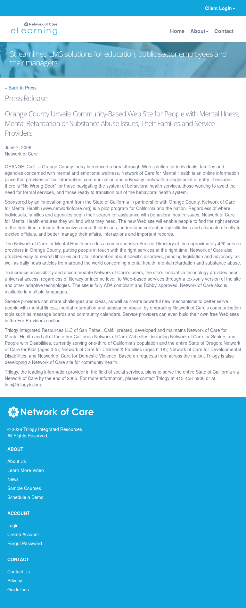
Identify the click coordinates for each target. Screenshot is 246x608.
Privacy (14, 580)
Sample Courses (24, 488)
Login (13, 525)
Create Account (23, 534)
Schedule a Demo (25, 497)
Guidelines (18, 589)
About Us (16, 461)
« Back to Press (21, 87)
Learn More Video (25, 470)
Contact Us (18, 571)
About (197, 31)
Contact (224, 31)
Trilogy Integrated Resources (52, 429)
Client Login (218, 8)
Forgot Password (24, 543)
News (13, 479)
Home (177, 31)
